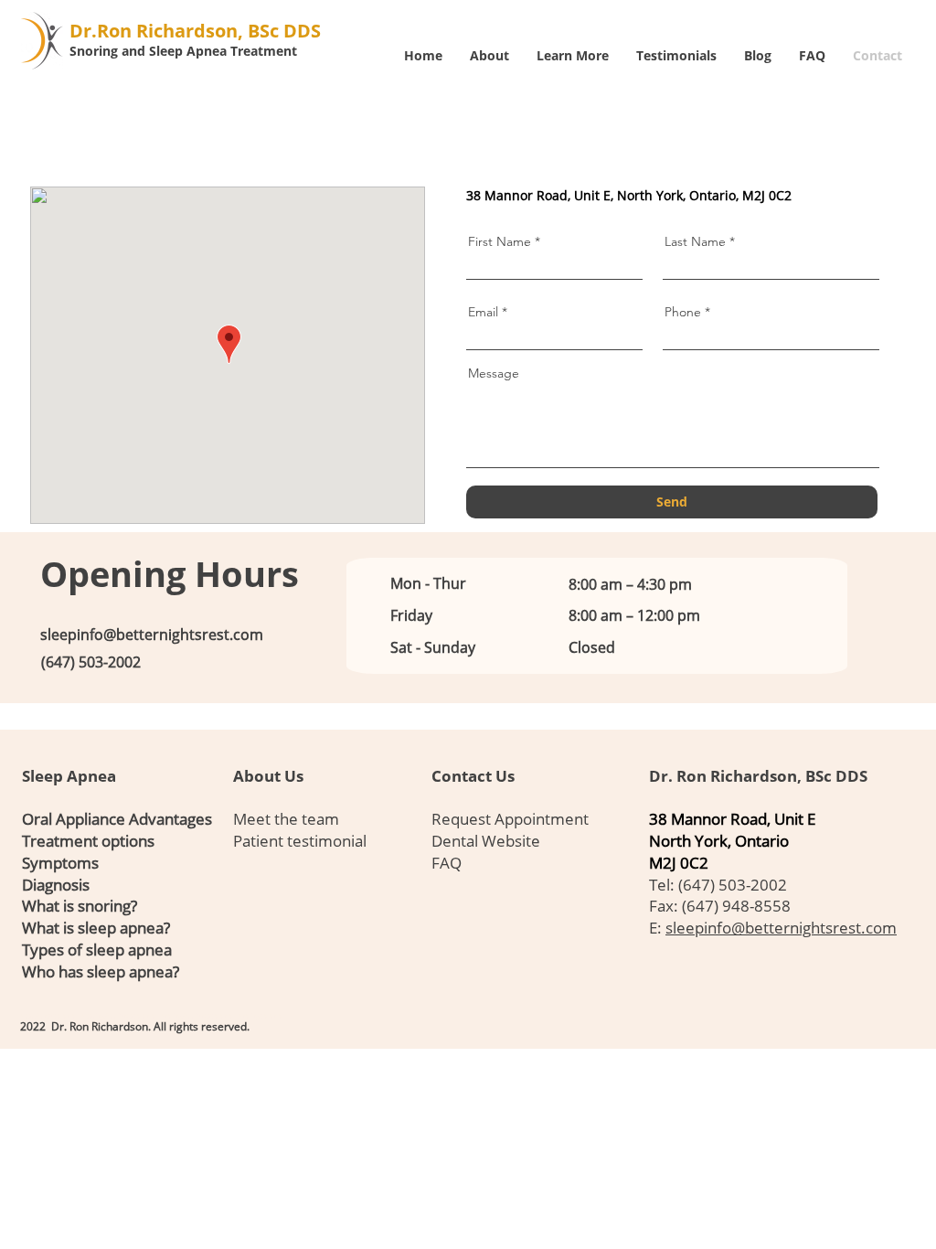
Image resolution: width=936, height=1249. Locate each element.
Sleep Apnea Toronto (47, 1015)
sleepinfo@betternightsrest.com (151, 634)
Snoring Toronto (260, 1015)
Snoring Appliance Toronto (196, 1015)
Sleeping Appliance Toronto (117, 1015)
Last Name (695, 241)
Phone (683, 311)
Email (483, 311)
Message (493, 373)
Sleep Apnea (69, 775)
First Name (499, 241)
